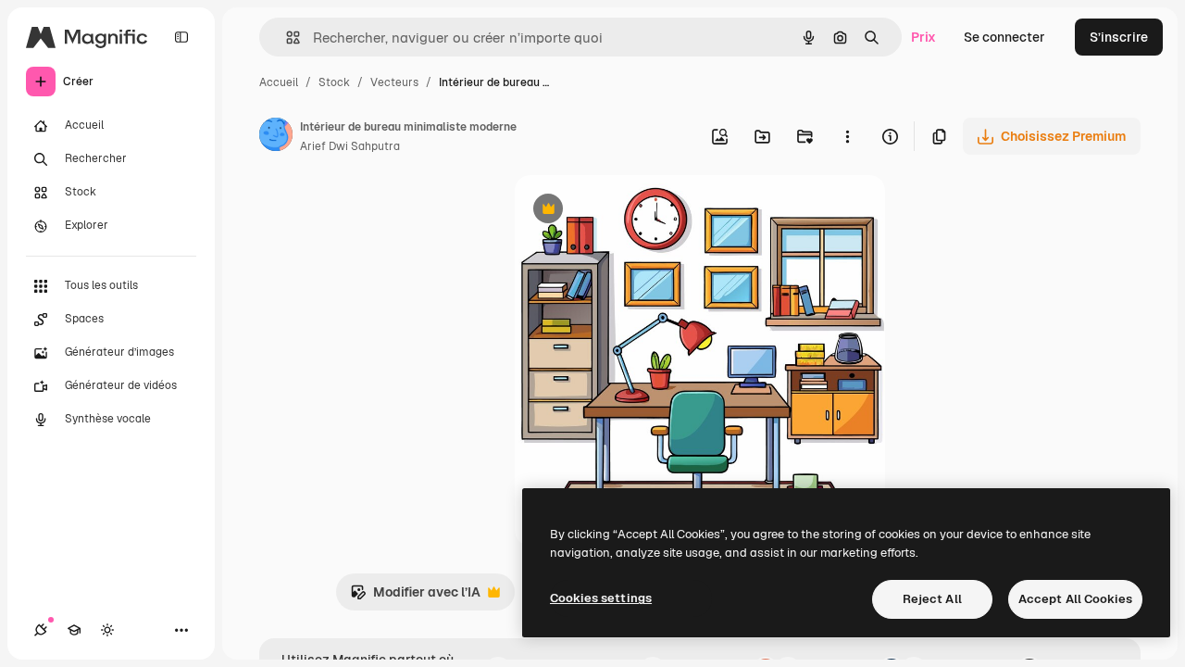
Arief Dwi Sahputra (350, 146)
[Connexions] (41, 630)
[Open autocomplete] (285, 37)
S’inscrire (1119, 37)
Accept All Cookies (1075, 599)
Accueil (278, 82)
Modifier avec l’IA (415, 597)
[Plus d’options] (847, 136)
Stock (334, 82)
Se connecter (1004, 37)
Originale (637, 211)
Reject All (932, 599)
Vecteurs (394, 82)
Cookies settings (601, 598)
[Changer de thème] (107, 630)
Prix (923, 37)
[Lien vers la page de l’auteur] (276, 137)
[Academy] (74, 630)
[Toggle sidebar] (181, 37)
